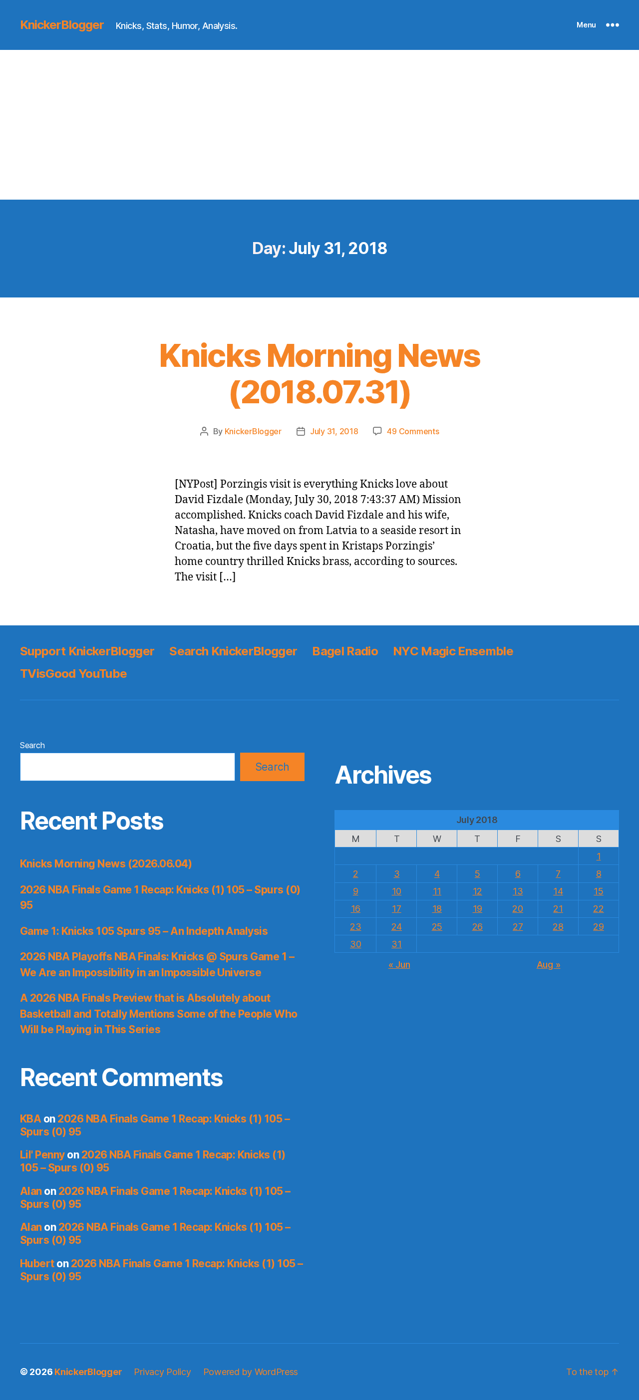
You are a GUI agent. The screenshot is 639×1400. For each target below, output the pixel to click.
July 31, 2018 (334, 431)
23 (355, 926)
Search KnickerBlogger (233, 651)
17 (396, 908)
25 (437, 926)
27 (518, 926)
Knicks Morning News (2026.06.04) (106, 863)
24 (396, 926)
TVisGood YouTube (73, 673)
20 (517, 908)
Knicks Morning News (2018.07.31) (319, 373)
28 (558, 926)
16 (355, 908)
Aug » (549, 964)
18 (437, 908)
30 (355, 944)
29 (598, 926)
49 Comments (413, 431)
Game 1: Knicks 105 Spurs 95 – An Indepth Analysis (144, 931)
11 (437, 891)
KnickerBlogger (62, 25)
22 (598, 908)
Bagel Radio (345, 651)
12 (477, 891)
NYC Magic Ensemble (453, 651)
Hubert (37, 1263)
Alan (31, 1191)
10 (396, 891)
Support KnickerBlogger (87, 651)
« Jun (399, 964)
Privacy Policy (162, 1372)
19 (477, 908)
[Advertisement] (319, 125)
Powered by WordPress (251, 1372)
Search (32, 745)
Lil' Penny (42, 1154)
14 (558, 891)
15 (598, 891)
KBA (30, 1119)
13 (518, 891)
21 (558, 908)
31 (396, 944)
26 (477, 926)
